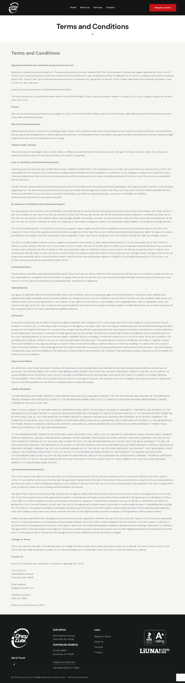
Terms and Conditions (78, 677)
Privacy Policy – (60, 677)
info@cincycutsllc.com (64, 662)
